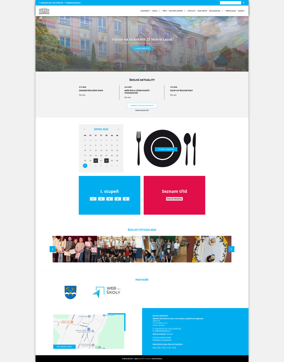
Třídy (165, 11)
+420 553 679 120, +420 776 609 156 (51, 3)
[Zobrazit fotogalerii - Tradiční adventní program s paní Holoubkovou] (209, 249)
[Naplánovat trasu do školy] (88, 331)
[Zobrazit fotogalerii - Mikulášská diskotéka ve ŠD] (119, 249)
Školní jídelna (214, 11)
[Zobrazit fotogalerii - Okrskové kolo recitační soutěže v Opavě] (75, 249)
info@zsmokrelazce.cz (73, 3)
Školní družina (174, 199)
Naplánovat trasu (64, 347)
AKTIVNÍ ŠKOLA (157, 359)
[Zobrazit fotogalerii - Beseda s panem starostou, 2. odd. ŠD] (164, 249)
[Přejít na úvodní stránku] (52, 11)
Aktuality (191, 11)
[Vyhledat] (243, 2)
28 (106, 161)
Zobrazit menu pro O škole (159, 11)
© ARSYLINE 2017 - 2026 (129, 359)
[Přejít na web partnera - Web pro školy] (106, 292)
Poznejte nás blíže (142, 48)
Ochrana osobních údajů (162, 337)
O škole (155, 11)
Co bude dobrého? (166, 149)
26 (96, 161)
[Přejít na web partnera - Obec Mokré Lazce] (70, 292)
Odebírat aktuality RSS (142, 110)
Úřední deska (231, 11)
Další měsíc (118, 129)
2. (101, 199)
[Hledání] (230, 3)
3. (109, 199)
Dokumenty (145, 11)
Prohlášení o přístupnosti (162, 340)
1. (93, 199)
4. (117, 199)
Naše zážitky (202, 11)
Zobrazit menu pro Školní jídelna (222, 11)
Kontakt (241, 11)
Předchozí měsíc (84, 129)
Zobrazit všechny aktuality (142, 105)
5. (126, 199)
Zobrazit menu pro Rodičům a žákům (184, 11)
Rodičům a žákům (176, 11)
